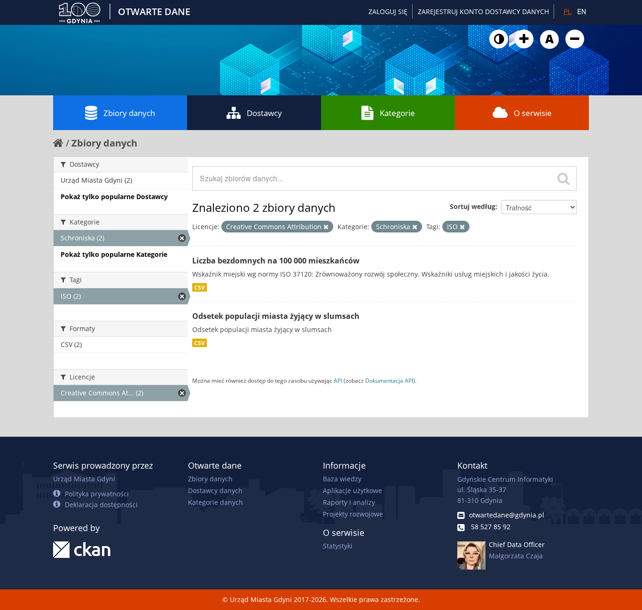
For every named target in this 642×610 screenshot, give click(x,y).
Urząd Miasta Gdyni (84, 478)
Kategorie (397, 113)
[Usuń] (326, 227)
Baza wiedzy (342, 478)
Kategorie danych (215, 502)
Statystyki (337, 545)
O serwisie (533, 113)
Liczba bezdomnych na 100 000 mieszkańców (276, 260)
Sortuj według (472, 206)
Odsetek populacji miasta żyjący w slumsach (276, 316)
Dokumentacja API (389, 380)
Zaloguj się (387, 11)
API (338, 380)
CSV (199, 287)
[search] (563, 178)
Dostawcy (264, 113)
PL (568, 11)
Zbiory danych (129, 113)
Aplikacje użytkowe (352, 490)
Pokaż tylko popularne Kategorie (114, 254)
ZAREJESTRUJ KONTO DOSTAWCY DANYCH (483, 11)
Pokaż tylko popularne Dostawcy (114, 196)
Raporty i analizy (349, 502)
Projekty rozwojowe (353, 514)
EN (581, 11)
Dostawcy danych (215, 490)
